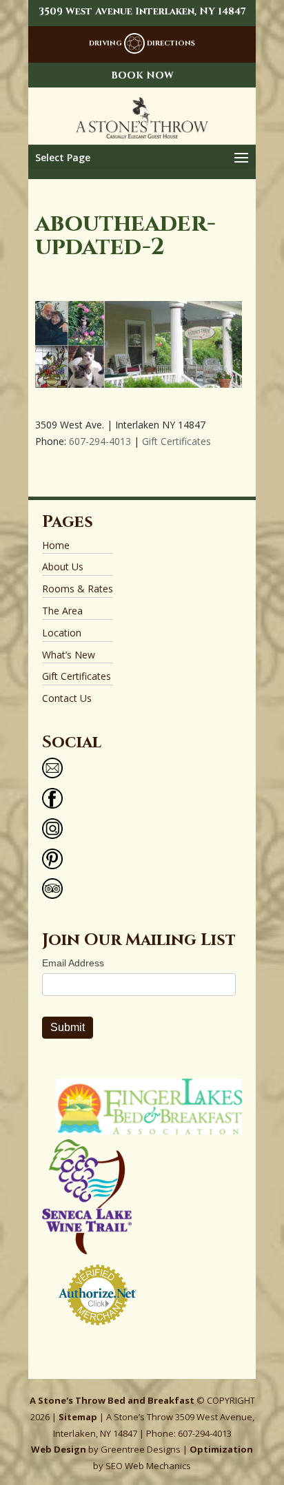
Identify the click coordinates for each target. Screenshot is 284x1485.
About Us (62, 566)
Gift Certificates (176, 441)
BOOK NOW (142, 75)
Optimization (221, 1449)
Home (56, 545)
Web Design (58, 1449)
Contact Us (67, 698)
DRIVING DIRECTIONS (142, 43)
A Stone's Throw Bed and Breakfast (112, 1400)
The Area (62, 610)
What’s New (68, 654)
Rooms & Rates (77, 588)
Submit (67, 1027)
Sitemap (78, 1417)
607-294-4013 (100, 441)
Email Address (73, 962)
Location (61, 632)
